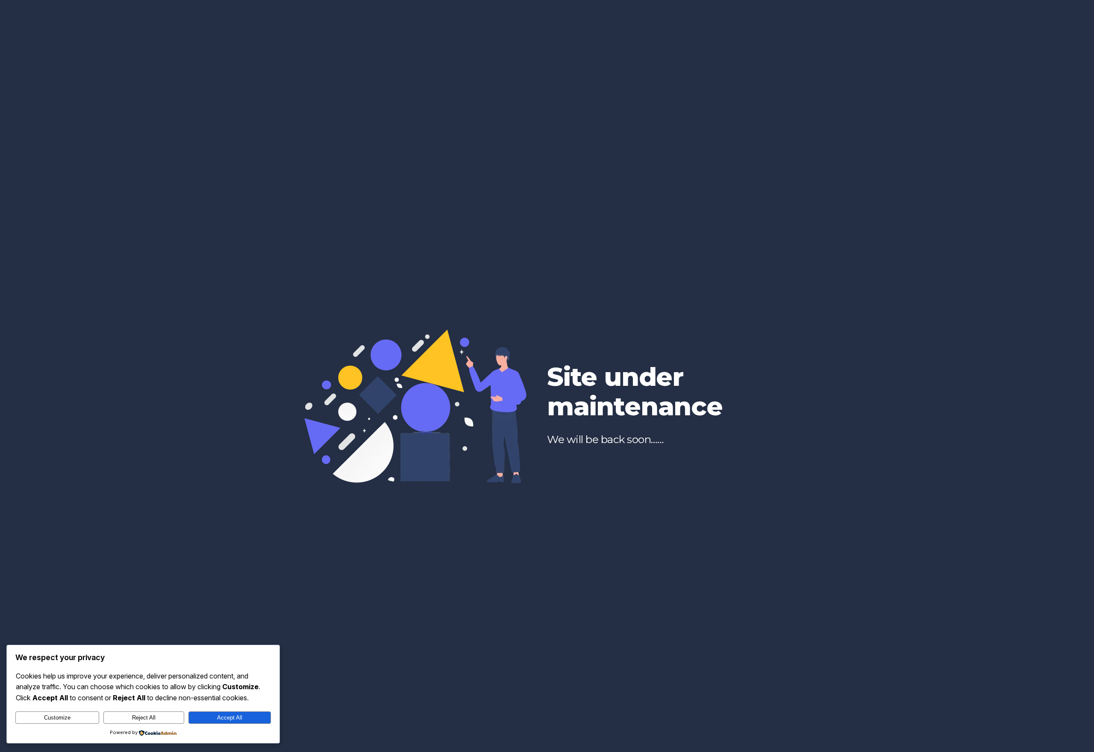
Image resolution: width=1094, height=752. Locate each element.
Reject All (144, 717)
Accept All (229, 717)
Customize (57, 717)
